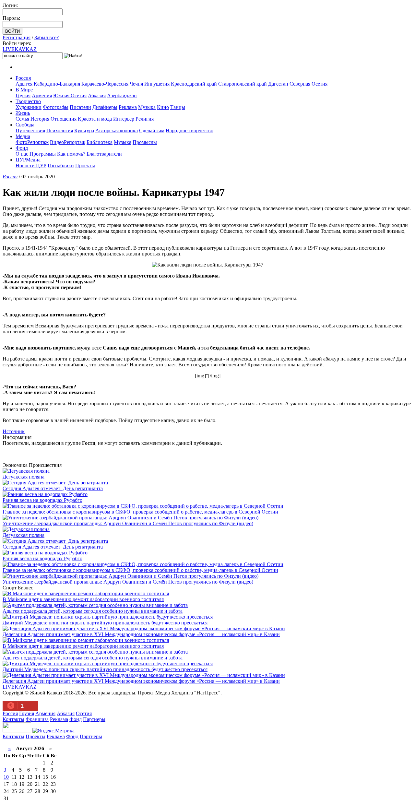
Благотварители (104, 154)
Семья (22, 119)
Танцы (177, 107)
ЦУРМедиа (28, 159)
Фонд (22, 148)
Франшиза (37, 719)
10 (6, 777)
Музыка (147, 107)
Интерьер (123, 119)
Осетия (84, 713)
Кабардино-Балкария (57, 84)
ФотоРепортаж (32, 142)
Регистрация (16, 37)
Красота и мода (95, 119)
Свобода (25, 124)
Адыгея (24, 84)
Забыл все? (46, 37)
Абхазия (97, 95)
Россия (23, 78)
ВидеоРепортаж (67, 142)
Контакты (13, 719)
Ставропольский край (242, 84)
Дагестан (278, 84)
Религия (145, 119)
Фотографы (55, 107)
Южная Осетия (70, 95)
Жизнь (23, 113)
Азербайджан (122, 95)
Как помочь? (71, 154)
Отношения (64, 119)
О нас (22, 154)
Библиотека (100, 142)
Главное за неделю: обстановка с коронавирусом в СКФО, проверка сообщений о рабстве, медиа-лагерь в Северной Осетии (140, 512)
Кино (163, 107)
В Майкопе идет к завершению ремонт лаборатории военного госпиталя (83, 599)
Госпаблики (61, 165)
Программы (43, 154)
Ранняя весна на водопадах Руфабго (42, 500)
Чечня (136, 84)
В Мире (24, 89)
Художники (29, 107)
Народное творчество (189, 130)
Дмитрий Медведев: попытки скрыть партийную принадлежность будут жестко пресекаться (105, 622)
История (39, 119)
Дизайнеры (104, 107)
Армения (42, 95)
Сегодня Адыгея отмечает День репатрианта (53, 488)
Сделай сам (151, 130)
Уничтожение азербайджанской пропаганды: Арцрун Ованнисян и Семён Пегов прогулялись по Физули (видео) (128, 523)
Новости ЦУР (31, 165)
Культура (84, 130)
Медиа (23, 136)
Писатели (80, 107)
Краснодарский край (194, 84)
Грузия (23, 95)
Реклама (128, 107)
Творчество (28, 101)
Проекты (85, 165)
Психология (59, 130)
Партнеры (94, 719)
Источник (14, 431)
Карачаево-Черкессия (104, 84)
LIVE (20, 49)
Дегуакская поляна (23, 476)
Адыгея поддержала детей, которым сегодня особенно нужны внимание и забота (93, 611)
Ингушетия (157, 84)
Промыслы (145, 142)
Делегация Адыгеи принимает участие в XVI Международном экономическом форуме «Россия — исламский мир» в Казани (141, 634)
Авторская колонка (116, 130)
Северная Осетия (308, 84)
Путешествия (30, 130)
